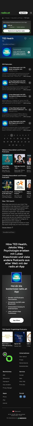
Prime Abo (22, 384)
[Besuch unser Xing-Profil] (24, 396)
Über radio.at (23, 356)
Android (5, 403)
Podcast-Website (6, 227)
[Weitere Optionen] (30, 38)
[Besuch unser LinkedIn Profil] (20, 396)
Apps (20, 378)
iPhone (5, 396)
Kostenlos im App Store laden (16, 31)
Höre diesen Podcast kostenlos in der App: (15, 22)
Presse (21, 360)
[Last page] (23, 145)
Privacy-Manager (7, 388)
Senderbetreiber (23, 366)
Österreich (18, 411)
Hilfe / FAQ (22, 381)
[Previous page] (8, 135)
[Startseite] (3, 18)
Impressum (6, 381)
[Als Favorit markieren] (25, 38)
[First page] (5, 135)
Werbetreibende (23, 363)
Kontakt (21, 375)
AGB (4, 375)
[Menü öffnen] (31, 13)
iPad (4, 400)
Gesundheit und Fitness (8, 44)
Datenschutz (6, 378)
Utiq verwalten (7, 384)
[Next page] (20, 145)
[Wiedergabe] (29, 52)
